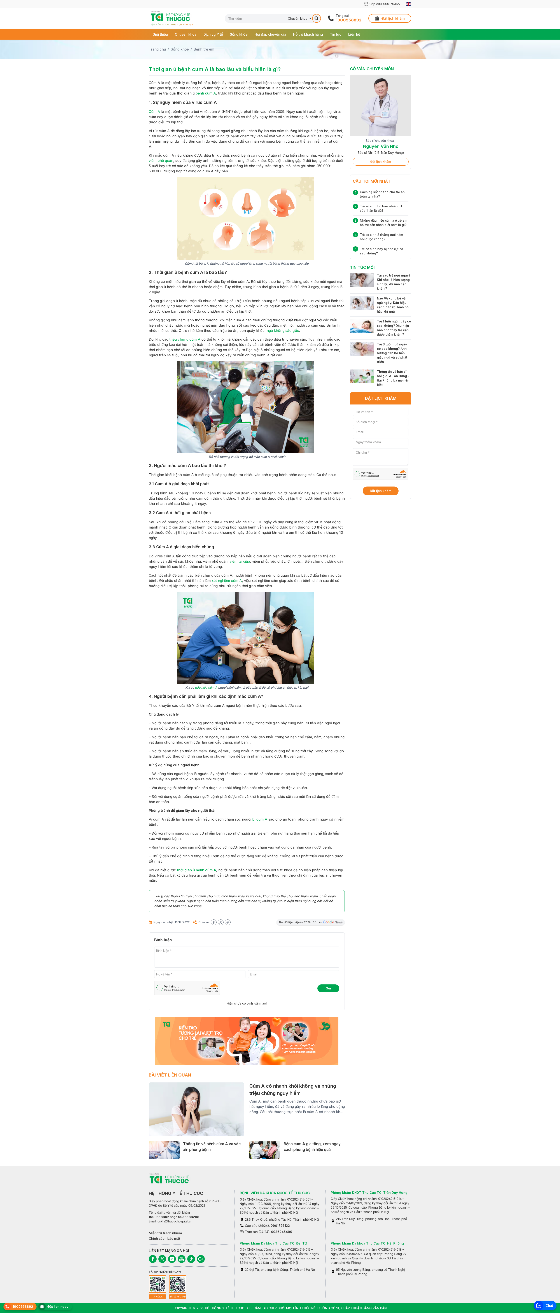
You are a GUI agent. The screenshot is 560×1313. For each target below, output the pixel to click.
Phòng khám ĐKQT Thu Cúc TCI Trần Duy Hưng (369, 1192)
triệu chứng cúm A (184, 339)
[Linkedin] (172, 1259)
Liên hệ (354, 34)
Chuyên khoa (185, 34)
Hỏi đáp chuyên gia (270, 34)
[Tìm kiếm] (316, 18)
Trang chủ (157, 49)
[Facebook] (153, 1259)
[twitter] (221, 922)
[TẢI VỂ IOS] (157, 1284)
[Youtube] (182, 1259)
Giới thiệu (160, 34)
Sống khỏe (239, 34)
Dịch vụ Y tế (213, 34)
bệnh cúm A (206, 93)
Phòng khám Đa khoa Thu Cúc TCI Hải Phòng (367, 1243)
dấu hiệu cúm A (206, 687)
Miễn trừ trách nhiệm (165, 1233)
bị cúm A (259, 819)
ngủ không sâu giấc (283, 330)
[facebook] (214, 922)
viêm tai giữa (240, 561)
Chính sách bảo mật (164, 1238)
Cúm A (154, 111)
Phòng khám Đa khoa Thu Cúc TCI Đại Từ (273, 1243)
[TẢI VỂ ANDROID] (177, 1284)
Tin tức (335, 34)
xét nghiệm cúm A (227, 580)
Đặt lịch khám (380, 161)
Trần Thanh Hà (380, 146)
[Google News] (201, 1259)
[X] (162, 1259)
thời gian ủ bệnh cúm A (196, 870)
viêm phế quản (161, 160)
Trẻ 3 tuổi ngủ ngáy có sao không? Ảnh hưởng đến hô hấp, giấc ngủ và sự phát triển (392, 353)
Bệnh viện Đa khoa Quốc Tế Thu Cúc (275, 1193)
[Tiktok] (191, 1259)
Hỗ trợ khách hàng (308, 34)
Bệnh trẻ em (204, 49)
